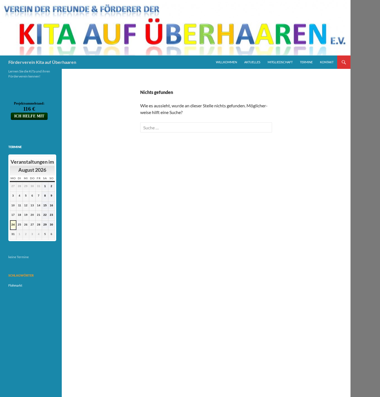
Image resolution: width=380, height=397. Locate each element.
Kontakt (327, 62)
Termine (306, 62)
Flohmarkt (15, 285)
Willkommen (226, 62)
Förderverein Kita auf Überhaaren (42, 62)
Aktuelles (252, 62)
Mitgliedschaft (280, 62)
